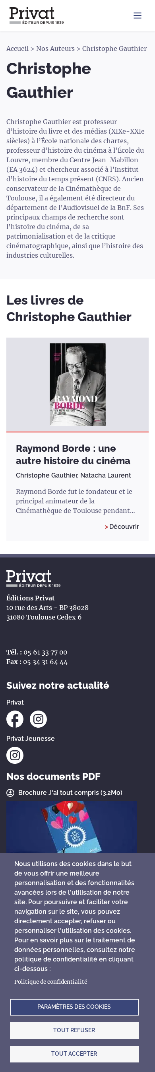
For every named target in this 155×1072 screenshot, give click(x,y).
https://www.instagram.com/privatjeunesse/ (14, 755)
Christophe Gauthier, (48, 475)
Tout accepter (74, 1054)
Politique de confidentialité (50, 982)
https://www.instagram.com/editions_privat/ (38, 719)
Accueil (17, 48)
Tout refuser (74, 1030)
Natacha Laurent (105, 475)
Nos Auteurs (55, 48)
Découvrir (124, 526)
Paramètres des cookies (74, 1007)
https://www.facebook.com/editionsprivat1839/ (14, 719)
